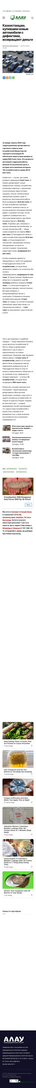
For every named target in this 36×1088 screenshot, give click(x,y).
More (28, 505)
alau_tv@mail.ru (15, 1061)
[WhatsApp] (13, 77)
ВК (20, 515)
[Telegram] (10, 77)
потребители (21, 472)
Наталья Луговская (10, 46)
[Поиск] (32, 17)
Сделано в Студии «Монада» (11, 1076)
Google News (26, 512)
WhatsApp (6, 528)
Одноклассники (8, 517)
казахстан (23, 469)
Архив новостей (7, 1064)
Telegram (16, 528)
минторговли (8, 472)
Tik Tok (27, 517)
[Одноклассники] (7, 77)
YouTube (14, 512)
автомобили (12, 469)
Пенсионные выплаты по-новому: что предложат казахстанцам (21, 440)
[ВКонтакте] (4, 77)
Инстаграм (6, 520)
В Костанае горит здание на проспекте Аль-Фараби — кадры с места (22, 428)
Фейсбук (19, 517)
